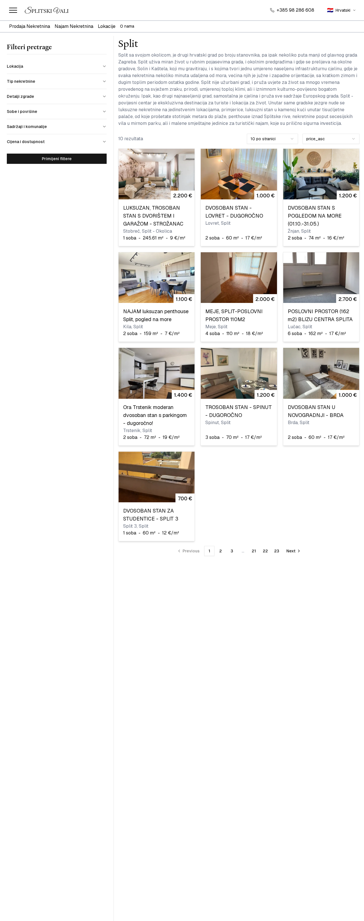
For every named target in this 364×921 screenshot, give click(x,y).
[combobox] (272, 139)
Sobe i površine (22, 111)
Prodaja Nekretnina (29, 26)
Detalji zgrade (20, 96)
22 (265, 551)
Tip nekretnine (21, 81)
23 (276, 551)
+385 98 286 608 (295, 10)
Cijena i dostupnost (26, 141)
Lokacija (15, 66)
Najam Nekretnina (74, 26)
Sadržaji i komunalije (27, 126)
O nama (127, 26)
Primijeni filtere (57, 158)
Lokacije (106, 26)
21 (254, 551)
